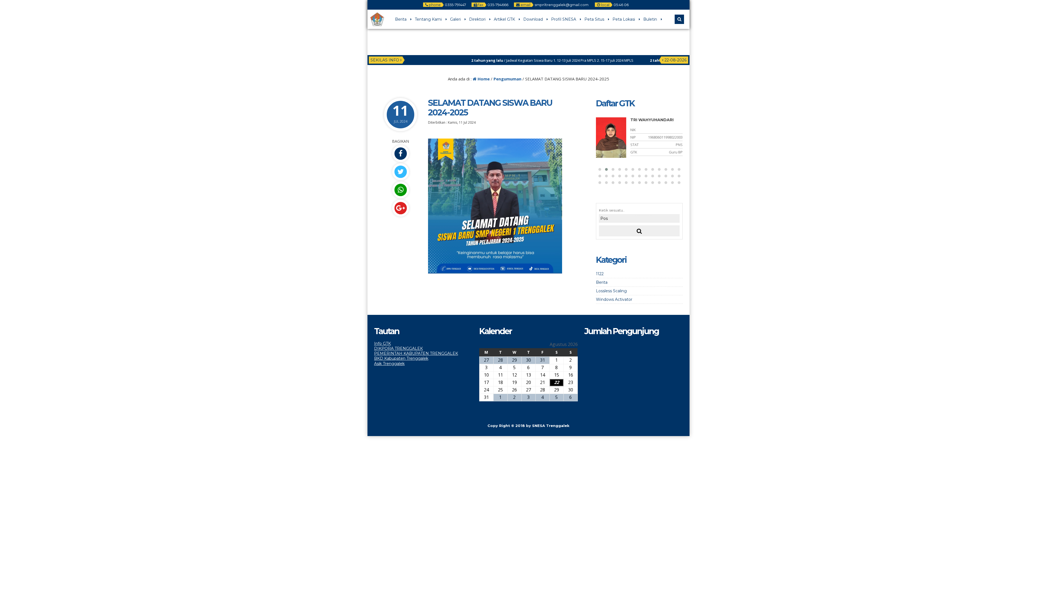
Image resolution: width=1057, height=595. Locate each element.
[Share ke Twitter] (400, 171)
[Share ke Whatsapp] (400, 190)
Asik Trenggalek (389, 363)
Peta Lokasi (623, 19)
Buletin (650, 19)
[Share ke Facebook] (400, 153)
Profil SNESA (563, 19)
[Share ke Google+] (400, 208)
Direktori (477, 19)
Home (483, 79)
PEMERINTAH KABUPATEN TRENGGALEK (416, 353)
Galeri (455, 19)
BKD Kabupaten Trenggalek (401, 358)
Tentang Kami (428, 19)
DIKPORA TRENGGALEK (398, 348)
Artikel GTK (504, 19)
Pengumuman (507, 79)
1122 (600, 273)
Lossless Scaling (611, 290)
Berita (401, 19)
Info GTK (382, 343)
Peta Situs (594, 19)
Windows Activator (614, 299)
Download (533, 19)
